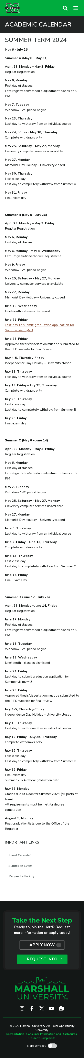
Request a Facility (21, 876)
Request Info (42, 959)
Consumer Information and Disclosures (51, 1034)
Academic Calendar (38, 24)
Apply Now (42, 945)
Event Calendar (20, 855)
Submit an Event (20, 866)
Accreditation (15, 1034)
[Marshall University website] (12, 8)
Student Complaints (42, 1038)
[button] (65, 8)
